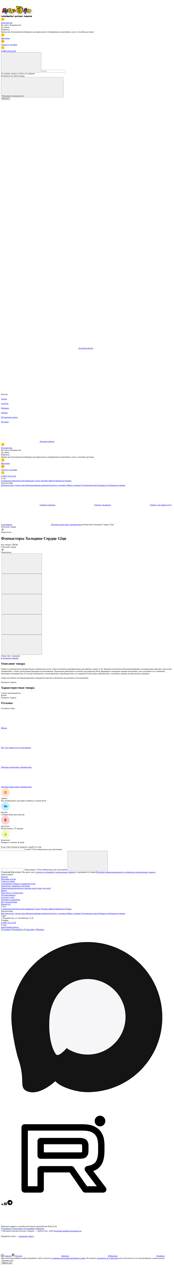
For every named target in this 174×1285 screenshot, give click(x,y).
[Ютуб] (64, 1204)
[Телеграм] (10, 1204)
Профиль (160, 1256)
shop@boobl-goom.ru (10, 927)
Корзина (65, 1256)
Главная (8, 1256)
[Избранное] (20, 368)
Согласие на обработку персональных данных (55, 872)
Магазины (5, 485)
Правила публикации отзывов (112, 485)
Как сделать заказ (18, 485)
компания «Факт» (26, 1236)
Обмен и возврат (74, 485)
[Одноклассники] (5, 1204)
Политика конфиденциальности (68, 1231)
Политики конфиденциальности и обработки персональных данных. (126, 872)
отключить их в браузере (108, 1258)
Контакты (16, 481)
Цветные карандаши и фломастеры (16, 767)
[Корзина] (20, 387)
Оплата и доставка (58, 485)
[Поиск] (21, 62)
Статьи (37, 481)
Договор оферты (48, 481)
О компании (6, 481)
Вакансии (59, 481)
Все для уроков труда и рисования (16, 748)
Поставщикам (27, 481)
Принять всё (7, 1263)
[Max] (87, 1102)
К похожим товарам (9, 658)
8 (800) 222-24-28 (8, 923)
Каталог (4, 877)
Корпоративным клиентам (38, 485)
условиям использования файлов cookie (68, 1258)
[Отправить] (88, 861)
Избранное (113, 1256)
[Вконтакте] (2, 1204)
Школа (4, 728)
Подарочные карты (90, 485)
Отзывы (67, 481)
